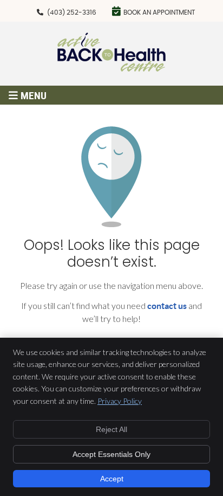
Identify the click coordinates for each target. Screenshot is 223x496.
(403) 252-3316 (71, 12)
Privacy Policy (119, 400)
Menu (34, 95)
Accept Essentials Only (111, 454)
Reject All (111, 429)
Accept (111, 478)
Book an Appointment (159, 12)
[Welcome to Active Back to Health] (111, 68)
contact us (167, 306)
